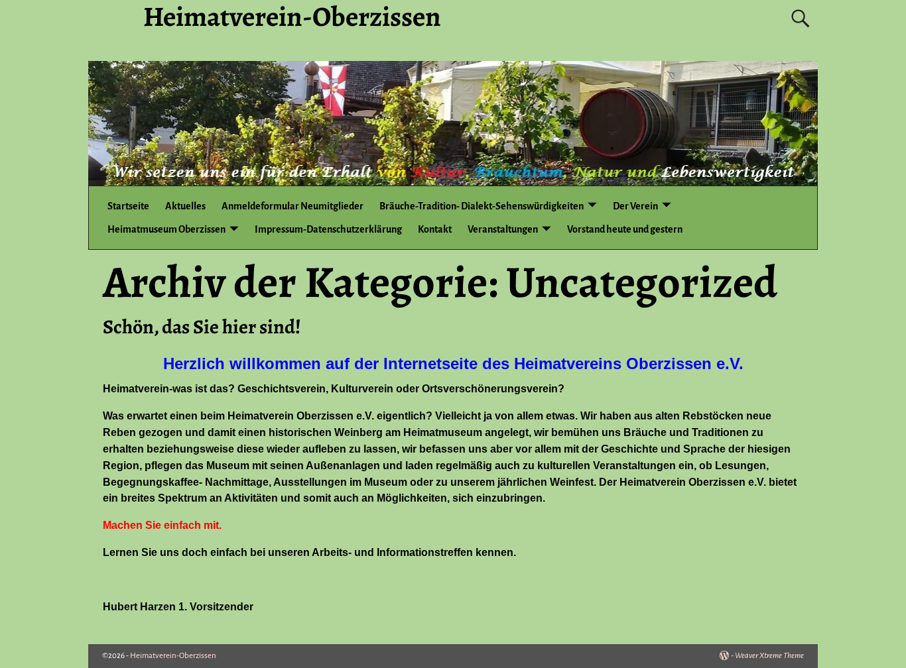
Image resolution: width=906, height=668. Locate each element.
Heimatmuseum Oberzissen (166, 229)
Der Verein (635, 206)
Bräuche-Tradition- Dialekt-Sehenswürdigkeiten (481, 206)
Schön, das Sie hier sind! (202, 326)
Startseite (128, 206)
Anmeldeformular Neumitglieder (292, 206)
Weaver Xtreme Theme (769, 655)
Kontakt (435, 229)
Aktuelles (185, 206)
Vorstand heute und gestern (624, 229)
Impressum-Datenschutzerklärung (328, 229)
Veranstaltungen (503, 229)
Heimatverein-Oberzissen (173, 655)
